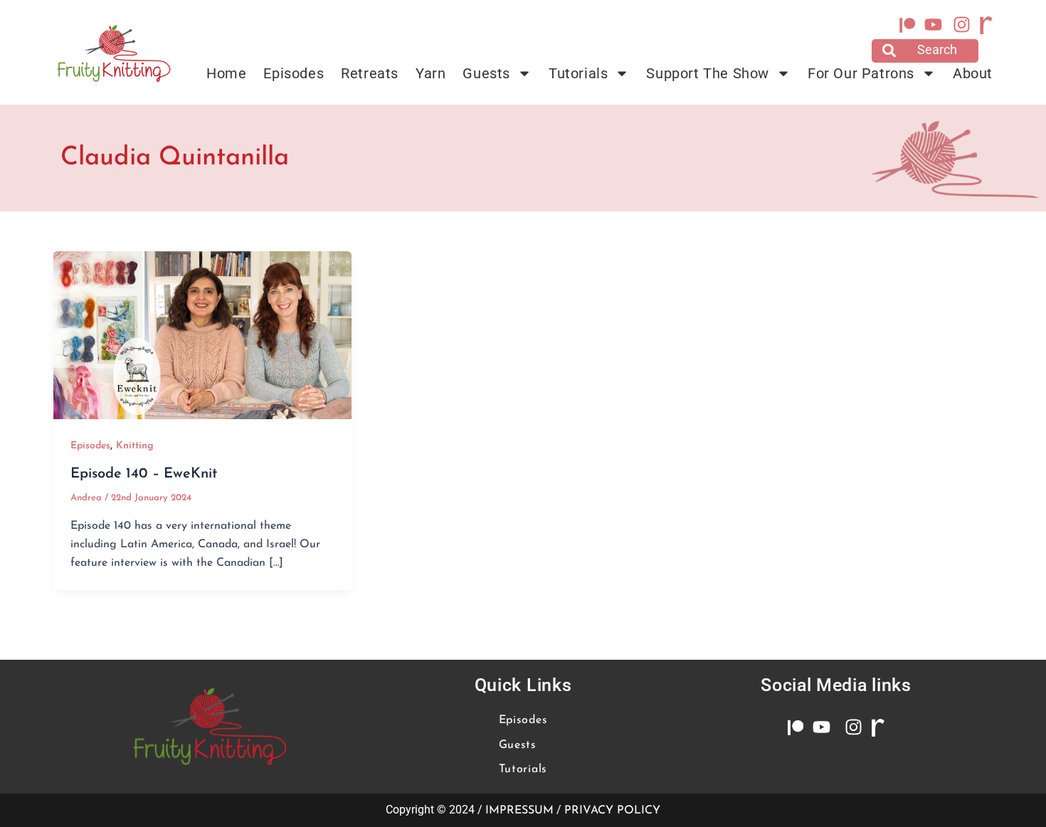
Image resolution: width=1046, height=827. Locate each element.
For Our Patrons (861, 73)
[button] (925, 51)
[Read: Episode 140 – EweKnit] (202, 334)
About (973, 73)
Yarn (430, 73)
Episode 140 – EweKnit (143, 474)
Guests (486, 73)
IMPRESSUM (519, 810)
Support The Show (707, 73)
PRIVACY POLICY (612, 810)
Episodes (293, 73)
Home (226, 73)
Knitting (135, 446)
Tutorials (578, 73)
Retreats (369, 73)
